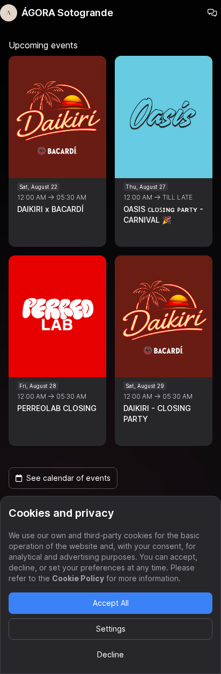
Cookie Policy (78, 578)
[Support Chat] (212, 12)
